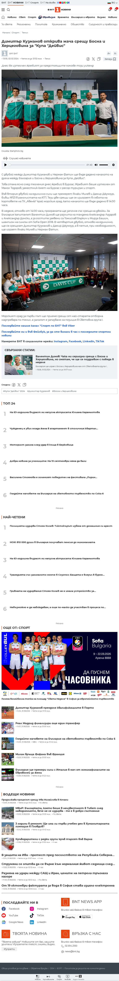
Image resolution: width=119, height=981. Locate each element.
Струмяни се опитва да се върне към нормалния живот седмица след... (58, 864)
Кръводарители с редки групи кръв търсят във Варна (53, 839)
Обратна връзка (39, 968)
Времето (63, 17)
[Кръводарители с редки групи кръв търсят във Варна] (8, 844)
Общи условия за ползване (15, 968)
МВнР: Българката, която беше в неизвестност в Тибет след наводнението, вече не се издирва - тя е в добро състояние (59, 809)
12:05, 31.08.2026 (23, 814)
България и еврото (83, 17)
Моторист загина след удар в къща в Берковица (41, 444)
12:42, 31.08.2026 (23, 830)
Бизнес (101, 17)
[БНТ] (5, 53)
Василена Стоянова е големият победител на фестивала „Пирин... (53, 477)
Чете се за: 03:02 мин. (27, 889)
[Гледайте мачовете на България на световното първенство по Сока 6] (8, 743)
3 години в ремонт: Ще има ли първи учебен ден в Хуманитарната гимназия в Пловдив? (62, 825)
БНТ (4, 2)
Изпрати (9, 949)
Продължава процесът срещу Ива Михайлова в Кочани (35, 799)
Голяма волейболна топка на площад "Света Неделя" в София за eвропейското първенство (58, 699)
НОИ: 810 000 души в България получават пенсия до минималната (52, 542)
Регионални (24, 24)
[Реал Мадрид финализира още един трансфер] (8, 728)
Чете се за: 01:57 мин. (27, 858)
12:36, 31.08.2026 (23, 842)
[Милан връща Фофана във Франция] (8, 759)
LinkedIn (88, 341)
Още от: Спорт (16, 628)
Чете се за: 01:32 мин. (41, 842)
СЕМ (52, 968)
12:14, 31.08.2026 (9, 858)
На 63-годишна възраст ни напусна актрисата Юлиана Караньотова (55, 412)
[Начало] (3, 17)
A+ (109, 53)
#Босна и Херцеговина (64, 391)
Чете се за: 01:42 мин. (41, 830)
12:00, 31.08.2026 (9, 803)
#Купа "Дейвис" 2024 (14, 391)
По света (43, 803)
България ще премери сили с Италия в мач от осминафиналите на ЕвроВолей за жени (62, 771)
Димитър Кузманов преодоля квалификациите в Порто (54, 707)
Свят (22, 17)
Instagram (60, 341)
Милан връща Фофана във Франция (39, 754)
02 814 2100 (71, 946)
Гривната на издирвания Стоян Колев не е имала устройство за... (53, 590)
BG (114, 2)
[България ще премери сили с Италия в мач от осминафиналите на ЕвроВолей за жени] (8, 774)
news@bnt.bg (72, 951)
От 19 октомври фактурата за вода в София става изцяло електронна (58, 885)
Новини (12, 17)
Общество (77, 24)
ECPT (59, 968)
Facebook (75, 341)
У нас (55, 842)
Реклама (59, 508)
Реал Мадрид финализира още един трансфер (47, 723)
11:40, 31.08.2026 (9, 880)
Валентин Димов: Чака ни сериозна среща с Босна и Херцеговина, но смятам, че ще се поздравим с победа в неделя (75, 359)
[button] (78, 977)
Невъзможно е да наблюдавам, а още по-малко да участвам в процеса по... (58, 607)
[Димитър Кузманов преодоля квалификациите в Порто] (8, 712)
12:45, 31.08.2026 (9, 889)
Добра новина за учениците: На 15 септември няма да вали (48, 461)
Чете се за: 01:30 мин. (41, 814)
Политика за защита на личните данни (84, 968)
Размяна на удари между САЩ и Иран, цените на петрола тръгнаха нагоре (55, 874)
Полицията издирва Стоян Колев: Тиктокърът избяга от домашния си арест (61, 525)
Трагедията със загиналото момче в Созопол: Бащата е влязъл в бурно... (57, 574)
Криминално (59, 24)
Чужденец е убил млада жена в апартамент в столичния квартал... (54, 428)
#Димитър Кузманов (38, 391)
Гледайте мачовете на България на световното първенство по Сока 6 (57, 493)
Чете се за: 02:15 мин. (27, 867)
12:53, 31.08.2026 (9, 867)
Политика (41, 24)
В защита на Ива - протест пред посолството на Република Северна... (58, 855)
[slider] (47, 164)
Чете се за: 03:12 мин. (27, 880)
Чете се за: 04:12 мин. (28, 803)
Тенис (25, 32)
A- (115, 53)
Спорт (32, 17)
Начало (6, 32)
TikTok (100, 341)
